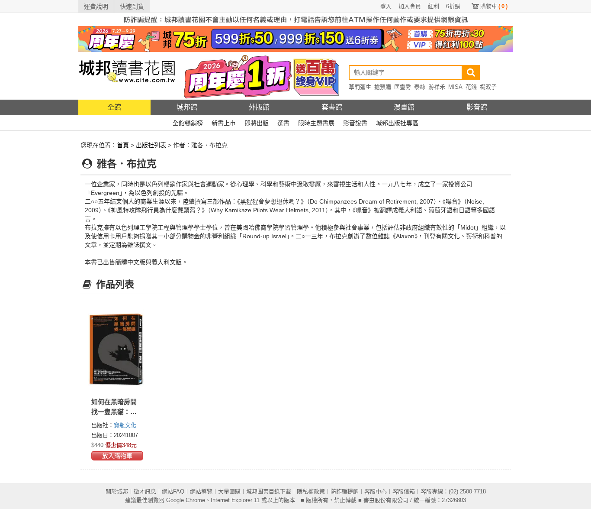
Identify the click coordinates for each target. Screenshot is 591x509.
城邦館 (187, 107)
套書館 (331, 107)
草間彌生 (360, 87)
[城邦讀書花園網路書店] (127, 75)
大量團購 (229, 491)
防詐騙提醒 (345, 491)
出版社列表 (151, 145)
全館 (114, 107)
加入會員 (409, 6)
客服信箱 (403, 491)
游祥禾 (436, 87)
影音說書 (355, 123)
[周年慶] (295, 38)
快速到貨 (132, 6)
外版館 (259, 107)
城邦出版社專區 (397, 123)
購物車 (493, 6)
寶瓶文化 (125, 425)
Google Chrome (185, 500)
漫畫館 (404, 107)
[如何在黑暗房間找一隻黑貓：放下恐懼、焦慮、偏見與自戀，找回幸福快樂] (116, 348)
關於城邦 (117, 491)
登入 (386, 6)
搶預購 (382, 87)
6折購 (453, 6)
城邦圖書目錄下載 (268, 491)
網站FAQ (173, 491)
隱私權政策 (311, 491)
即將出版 (256, 123)
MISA (455, 87)
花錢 (471, 87)
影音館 (476, 107)
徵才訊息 (145, 491)
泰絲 (419, 87)
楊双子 (488, 87)
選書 (283, 123)
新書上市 (224, 123)
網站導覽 (201, 491)
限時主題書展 (316, 123)
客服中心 (375, 491)
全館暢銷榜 (188, 123)
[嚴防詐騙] (295, 19)
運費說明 (96, 6)
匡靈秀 (402, 87)
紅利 (433, 6)
